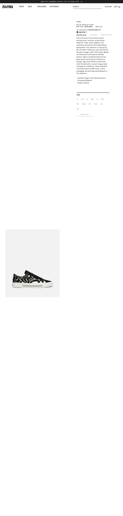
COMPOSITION (106, 35)
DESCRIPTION (81, 35)
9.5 (102, 99)
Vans (79, 21)
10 (78, 104)
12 (102, 104)
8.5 (92, 99)
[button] (87, 7)
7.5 (82, 99)
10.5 (84, 104)
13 (78, 109)
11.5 (95, 104)
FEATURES (93, 35)
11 (90, 104)
